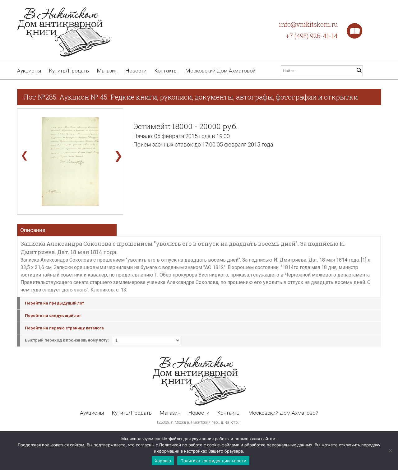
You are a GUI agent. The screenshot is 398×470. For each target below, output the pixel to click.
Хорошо (163, 460)
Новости (135, 70)
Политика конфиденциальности (213, 460)
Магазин (107, 70)
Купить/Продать (69, 70)
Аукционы (29, 70)
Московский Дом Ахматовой (220, 70)
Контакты (166, 70)
